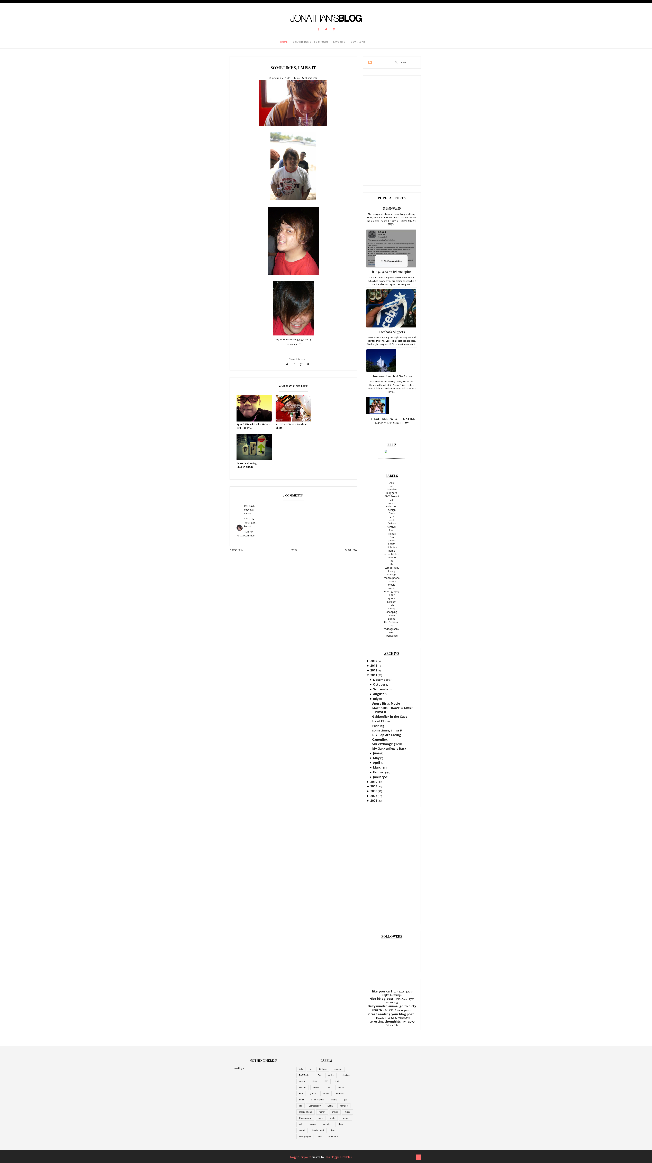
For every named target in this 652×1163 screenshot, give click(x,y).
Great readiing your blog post (391, 1014)
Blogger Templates (300, 1157)
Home (284, 41)
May (376, 758)
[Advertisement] (392, 130)
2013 (373, 665)
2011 (373, 675)
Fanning (378, 726)
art (391, 486)
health (391, 543)
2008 (373, 791)
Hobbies (392, 547)
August (378, 694)
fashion (392, 523)
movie (391, 584)
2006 (373, 800)
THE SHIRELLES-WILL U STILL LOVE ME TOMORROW (392, 421)
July (375, 699)
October (379, 684)
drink (392, 520)
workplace (392, 635)
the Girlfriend (391, 622)
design (392, 509)
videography (391, 628)
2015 (373, 661)
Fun (392, 537)
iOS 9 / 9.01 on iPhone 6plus (391, 272)
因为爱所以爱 (392, 209)
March (378, 767)
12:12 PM (249, 518)
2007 (373, 796)
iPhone (392, 557)
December (381, 680)
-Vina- (247, 522)
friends (392, 533)
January (379, 777)
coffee (391, 503)
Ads (392, 482)
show (392, 615)
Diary (392, 513)
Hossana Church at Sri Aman (392, 376)
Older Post (351, 549)
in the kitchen (391, 554)
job (392, 560)
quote (391, 598)
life (391, 564)
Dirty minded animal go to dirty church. (392, 1008)
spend (391, 618)
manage (391, 574)
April (376, 763)
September (381, 689)
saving (391, 608)
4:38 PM (248, 531)
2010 (373, 782)
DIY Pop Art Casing (386, 735)
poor (392, 594)
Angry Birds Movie (386, 703)
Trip (391, 625)
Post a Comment (246, 535)
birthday (392, 489)
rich (392, 605)
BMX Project (391, 496)
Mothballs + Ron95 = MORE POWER (392, 710)
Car (392, 499)
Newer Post (236, 549)
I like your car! (381, 991)
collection (391, 506)
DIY (392, 516)
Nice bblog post (381, 999)
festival (391, 526)
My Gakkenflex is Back (389, 748)
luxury (391, 571)
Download (358, 41)
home (391, 550)
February (380, 772)
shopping (391, 611)
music (391, 588)
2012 (373, 670)
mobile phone (392, 577)
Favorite (339, 41)
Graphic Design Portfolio (310, 41)
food (391, 530)
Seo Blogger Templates (339, 1157)
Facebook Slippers (392, 332)
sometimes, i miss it (387, 730)
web (391, 632)
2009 (373, 786)
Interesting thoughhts (383, 1021)
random (391, 601)
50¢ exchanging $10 (387, 744)
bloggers (391, 492)
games (392, 540)
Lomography (391, 567)
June (376, 753)
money (392, 581)
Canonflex (379, 739)
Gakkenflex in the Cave (389, 716)
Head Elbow (381, 721)
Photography (391, 591)
